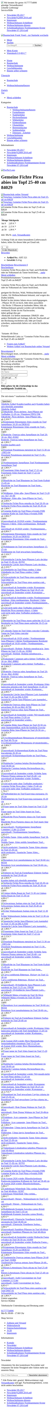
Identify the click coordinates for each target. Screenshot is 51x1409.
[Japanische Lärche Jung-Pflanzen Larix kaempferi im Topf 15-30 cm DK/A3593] (25, 697)
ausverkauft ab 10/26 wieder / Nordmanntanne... (22, 643)
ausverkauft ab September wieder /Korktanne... (22, 689)
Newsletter (11, 1345)
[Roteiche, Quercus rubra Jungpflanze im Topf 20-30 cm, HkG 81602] (25, 437)
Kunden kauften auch (26, 404)
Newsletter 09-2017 (16, 15)
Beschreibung (7, 265)
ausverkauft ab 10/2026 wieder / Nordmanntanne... (24, 529)
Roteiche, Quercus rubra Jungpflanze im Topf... (22, 439)
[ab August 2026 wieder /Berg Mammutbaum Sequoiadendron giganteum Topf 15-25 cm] (25, 1043)
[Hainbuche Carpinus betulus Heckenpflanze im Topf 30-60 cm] (25, 766)
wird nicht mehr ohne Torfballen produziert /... (21, 613)
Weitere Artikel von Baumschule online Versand (28, 346)
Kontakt (10, 1342)
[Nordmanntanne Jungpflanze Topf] (18, 462)
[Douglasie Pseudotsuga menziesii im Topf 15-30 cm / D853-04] (25, 452)
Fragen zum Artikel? (16, 344)
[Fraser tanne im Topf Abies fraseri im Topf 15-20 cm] (25, 809)
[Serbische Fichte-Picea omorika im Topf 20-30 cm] (24, 503)
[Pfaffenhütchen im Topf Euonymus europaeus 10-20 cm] (25, 796)
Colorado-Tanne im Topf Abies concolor (25, 632)
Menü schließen (14, 97)
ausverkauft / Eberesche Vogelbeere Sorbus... (21, 1224)
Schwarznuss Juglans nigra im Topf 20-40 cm (21, 906)
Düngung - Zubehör (21, 132)
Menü (9, 40)
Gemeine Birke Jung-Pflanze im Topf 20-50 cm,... (23, 730)
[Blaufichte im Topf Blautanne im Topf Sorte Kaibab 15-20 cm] (25, 483)
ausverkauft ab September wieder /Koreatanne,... (23, 592)
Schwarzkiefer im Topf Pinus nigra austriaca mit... (23, 582)
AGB (9, 1330)
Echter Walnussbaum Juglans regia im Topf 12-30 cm (25, 916)
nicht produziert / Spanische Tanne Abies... (20, 852)
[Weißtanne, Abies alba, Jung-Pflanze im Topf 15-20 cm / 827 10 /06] (25, 496)
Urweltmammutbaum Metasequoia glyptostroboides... (25, 743)
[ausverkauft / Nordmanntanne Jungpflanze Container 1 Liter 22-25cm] (25, 829)
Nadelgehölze (18, 115)
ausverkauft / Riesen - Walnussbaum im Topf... (22, 1204)
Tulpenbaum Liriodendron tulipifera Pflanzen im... (23, 1153)
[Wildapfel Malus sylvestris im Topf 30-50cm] (22, 995)
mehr (42, 272)
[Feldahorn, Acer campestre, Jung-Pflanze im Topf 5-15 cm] (25, 1120)
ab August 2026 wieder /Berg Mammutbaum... (22, 1046)
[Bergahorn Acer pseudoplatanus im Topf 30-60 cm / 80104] (25, 862)
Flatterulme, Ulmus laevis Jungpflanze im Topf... (23, 1132)
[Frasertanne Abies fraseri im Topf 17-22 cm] (21, 470)
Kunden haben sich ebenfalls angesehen (19, 880)
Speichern (6, 401)
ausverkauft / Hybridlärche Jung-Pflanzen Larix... (23, 990)
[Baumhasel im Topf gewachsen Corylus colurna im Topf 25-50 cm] (25, 1097)
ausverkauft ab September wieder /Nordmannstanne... (25, 603)
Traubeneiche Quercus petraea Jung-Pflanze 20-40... (24, 1262)
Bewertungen (21, 265)
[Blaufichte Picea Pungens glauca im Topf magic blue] (25, 819)
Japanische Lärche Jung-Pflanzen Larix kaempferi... (24, 699)
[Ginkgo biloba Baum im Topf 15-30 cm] (20, 893)
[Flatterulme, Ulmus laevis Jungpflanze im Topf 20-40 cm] (25, 1130)
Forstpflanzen (18, 112)
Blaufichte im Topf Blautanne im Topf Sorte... (21, 485)
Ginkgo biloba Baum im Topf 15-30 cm (23, 894)
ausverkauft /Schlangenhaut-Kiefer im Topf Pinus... (24, 755)
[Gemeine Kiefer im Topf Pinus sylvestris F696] (23, 511)
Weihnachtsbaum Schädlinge (20, 23)
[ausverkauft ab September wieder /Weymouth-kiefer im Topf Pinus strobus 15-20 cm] (25, 717)
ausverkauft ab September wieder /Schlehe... (21, 778)
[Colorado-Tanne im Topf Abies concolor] (20, 631)
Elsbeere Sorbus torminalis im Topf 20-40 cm (24, 874)
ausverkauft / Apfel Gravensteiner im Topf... (21, 1283)
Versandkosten (7, 1383)
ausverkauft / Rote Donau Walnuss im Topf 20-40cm (24, 1112)
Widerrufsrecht (13, 1325)
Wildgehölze (18, 120)
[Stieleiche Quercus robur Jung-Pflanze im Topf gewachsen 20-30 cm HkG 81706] (25, 707)
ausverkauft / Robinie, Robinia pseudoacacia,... (22, 653)
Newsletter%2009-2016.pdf (19, 17)
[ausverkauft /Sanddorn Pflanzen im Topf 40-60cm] (24, 1229)
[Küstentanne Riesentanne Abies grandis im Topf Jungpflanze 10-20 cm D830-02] (25, 424)
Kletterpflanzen (19, 122)
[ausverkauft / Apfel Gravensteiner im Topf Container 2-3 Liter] (25, 1280)
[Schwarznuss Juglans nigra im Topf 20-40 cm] (22, 903)
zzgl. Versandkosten (21, 235)
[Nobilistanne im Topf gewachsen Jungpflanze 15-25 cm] (25, 549)
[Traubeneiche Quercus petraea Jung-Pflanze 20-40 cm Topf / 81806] (25, 1260)
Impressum (12, 20)
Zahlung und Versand (16, 1323)
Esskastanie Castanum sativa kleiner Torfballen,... (23, 664)
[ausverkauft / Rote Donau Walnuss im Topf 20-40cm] (25, 1110)
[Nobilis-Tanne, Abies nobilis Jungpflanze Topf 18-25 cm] (25, 839)
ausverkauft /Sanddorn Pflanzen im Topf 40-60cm (23, 1232)
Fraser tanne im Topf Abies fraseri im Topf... (21, 811)
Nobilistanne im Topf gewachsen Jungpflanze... (22, 552)
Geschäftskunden (14, 138)
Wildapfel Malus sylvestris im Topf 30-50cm (21, 997)
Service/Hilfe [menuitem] (23, 20)
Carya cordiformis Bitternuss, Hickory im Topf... (23, 980)
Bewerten (5, 253)
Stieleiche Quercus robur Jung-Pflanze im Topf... (23, 710)
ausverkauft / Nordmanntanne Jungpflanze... (21, 832)
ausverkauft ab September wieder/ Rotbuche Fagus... (24, 1242)
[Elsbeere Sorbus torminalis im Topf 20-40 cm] (17, 873)
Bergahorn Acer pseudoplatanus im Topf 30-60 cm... (24, 865)
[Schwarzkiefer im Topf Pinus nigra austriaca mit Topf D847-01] (25, 580)
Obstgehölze (18, 125)
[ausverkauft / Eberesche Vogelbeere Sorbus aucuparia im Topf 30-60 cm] (25, 1222)
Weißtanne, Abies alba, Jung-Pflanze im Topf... (22, 498)
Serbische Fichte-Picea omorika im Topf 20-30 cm (23, 506)
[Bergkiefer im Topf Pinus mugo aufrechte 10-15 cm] (25, 620)
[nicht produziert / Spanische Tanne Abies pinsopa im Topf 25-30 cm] (25, 850)
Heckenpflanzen (19, 117)
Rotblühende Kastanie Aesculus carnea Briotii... (22, 1214)
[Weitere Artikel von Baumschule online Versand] (14, 194)
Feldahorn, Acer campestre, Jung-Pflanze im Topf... (24, 1122)
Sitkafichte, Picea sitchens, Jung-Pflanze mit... (21, 417)
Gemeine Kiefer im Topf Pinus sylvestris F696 (22, 513)
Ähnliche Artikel (8, 404)
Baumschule (12, 107)
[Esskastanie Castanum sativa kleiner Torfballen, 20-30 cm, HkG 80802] (25, 661)
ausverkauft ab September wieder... (16, 720)
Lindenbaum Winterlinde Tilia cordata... (19, 1194)
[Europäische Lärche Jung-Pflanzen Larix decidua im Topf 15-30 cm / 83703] (25, 562)
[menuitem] (28, 15)
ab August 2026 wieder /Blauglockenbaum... (21, 1183)
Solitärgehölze (18, 130)
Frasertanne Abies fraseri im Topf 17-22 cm (20, 473)
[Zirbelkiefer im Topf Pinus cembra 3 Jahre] (21, 569)
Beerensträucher (19, 127)
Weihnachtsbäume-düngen (18, 25)
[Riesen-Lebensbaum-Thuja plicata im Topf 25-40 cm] (25, 1270)
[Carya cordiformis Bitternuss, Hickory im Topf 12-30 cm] (25, 977)
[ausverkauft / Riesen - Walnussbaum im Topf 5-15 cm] (25, 1201)
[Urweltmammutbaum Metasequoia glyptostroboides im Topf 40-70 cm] (25, 740)
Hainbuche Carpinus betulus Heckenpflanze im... (23, 768)
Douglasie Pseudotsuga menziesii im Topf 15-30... (23, 455)
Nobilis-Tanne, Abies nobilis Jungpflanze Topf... (22, 842)
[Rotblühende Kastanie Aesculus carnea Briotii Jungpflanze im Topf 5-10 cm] (25, 1211)
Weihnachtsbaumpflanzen (23, 110)
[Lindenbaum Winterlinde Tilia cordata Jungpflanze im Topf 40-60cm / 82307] (25, 1191)
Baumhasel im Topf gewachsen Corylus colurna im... (25, 1099)
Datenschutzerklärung (16, 1328)
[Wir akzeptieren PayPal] (8, 170)
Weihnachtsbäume (15, 135)
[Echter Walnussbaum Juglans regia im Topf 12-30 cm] (25, 913)
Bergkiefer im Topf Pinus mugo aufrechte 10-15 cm (24, 623)
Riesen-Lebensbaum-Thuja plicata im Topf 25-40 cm (24, 1273)
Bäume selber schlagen (17, 140)
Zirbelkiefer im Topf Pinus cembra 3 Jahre (20, 572)
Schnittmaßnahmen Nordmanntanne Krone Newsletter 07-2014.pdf (26, 29)
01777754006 (7, 1310)
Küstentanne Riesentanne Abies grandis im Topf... (23, 427)
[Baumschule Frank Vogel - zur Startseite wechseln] (24, 35)
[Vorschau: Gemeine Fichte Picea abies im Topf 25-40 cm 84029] (25, 199)
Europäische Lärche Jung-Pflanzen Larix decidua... (24, 564)
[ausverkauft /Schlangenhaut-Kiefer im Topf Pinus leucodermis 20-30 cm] (25, 753)
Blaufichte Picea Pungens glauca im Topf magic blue (24, 822)
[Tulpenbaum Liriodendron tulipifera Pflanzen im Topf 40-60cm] (25, 1150)
